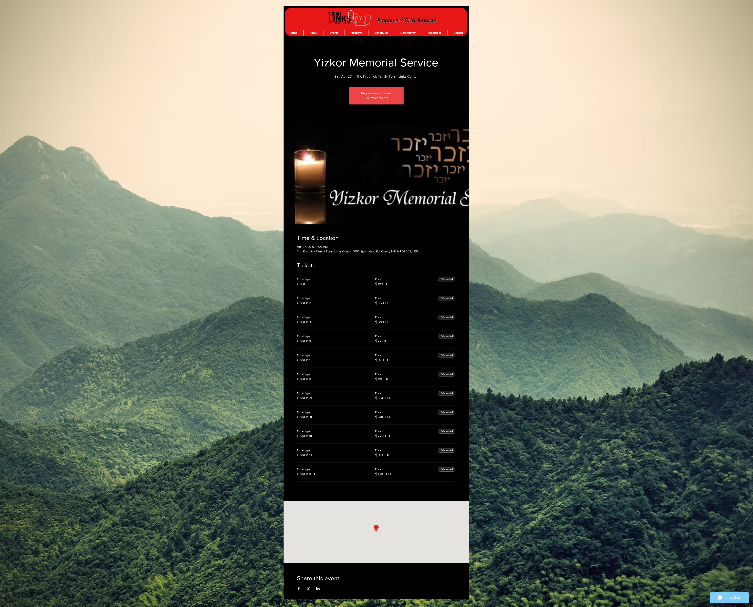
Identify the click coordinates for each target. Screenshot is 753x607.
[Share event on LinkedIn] (318, 588)
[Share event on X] (308, 588)
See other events (376, 98)
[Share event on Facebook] (299, 588)
